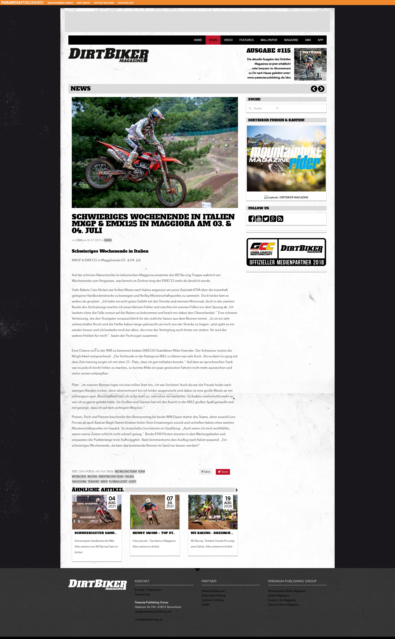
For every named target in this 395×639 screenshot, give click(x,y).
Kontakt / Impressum (148, 589)
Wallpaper (269, 40)
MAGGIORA (79, 481)
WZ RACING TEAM (126, 471)
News (213, 40)
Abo (308, 40)
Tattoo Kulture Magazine (283, 604)
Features (246, 40)
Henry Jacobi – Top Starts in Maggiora (170, 533)
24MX (206, 604)
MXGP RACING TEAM (111, 476)
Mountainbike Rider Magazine (287, 591)
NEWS (108, 240)
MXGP (104, 481)
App (320, 40)
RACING (92, 476)
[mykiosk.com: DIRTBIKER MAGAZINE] (286, 197)
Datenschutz (142, 594)
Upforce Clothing (213, 600)
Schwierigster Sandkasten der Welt (111, 533)
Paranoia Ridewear (213, 591)
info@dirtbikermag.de (149, 619)
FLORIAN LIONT (118, 481)
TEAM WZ (93, 481)
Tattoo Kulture (104, 3)
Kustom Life (125, 3)
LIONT (132, 481)
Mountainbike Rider (60, 3)
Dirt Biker (83, 3)
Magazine (291, 40)
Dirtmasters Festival (214, 595)
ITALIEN (129, 476)
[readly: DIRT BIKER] (286, 160)
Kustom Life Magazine (282, 600)
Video (228, 40)
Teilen (206, 471)
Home (198, 40)
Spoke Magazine (278, 595)
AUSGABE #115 (268, 50)
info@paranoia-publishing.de (153, 611)
